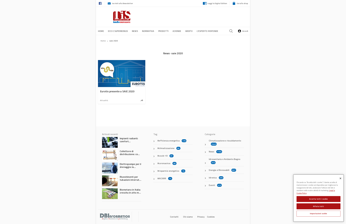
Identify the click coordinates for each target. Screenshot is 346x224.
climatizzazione (169, 148)
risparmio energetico (171, 170)
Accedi (245, 31)
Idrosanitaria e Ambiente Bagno (224, 160)
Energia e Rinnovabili (222, 170)
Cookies (211, 216)
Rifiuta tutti (318, 206)
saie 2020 (113, 40)
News (135, 31)
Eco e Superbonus (118, 31)
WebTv (189, 31)
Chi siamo (188, 216)
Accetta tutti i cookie (318, 199)
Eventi (215, 185)
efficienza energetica (172, 140)
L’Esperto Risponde (207, 31)
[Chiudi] (340, 178)
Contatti (174, 216)
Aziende (177, 31)
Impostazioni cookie (318, 213)
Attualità (104, 100)
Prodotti (163, 31)
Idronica (216, 177)
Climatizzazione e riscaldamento (225, 142)
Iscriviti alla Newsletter (122, 3)
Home (101, 31)
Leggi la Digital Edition (217, 3)
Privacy (200, 216)
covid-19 (166, 155)
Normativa (148, 31)
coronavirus (167, 163)
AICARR (165, 178)
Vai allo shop (242, 3)
